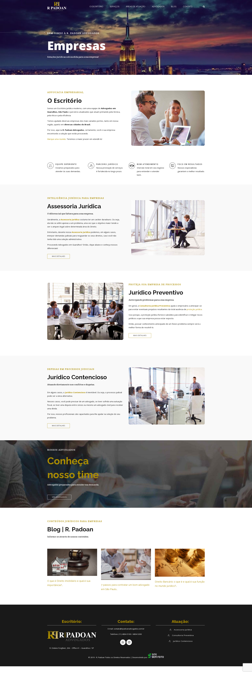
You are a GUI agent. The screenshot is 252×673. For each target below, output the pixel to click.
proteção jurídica (194, 309)
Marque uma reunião (56, 139)
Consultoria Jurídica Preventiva (154, 305)
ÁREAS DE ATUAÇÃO (135, 6)
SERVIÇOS (114, 6)
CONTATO (187, 6)
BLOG (173, 6)
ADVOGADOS (158, 6)
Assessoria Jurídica (70, 219)
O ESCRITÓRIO (96, 6)
